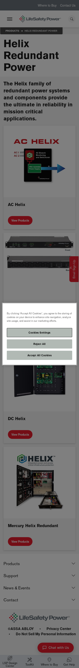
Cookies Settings (39, 332)
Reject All (39, 344)
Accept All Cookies (39, 355)
